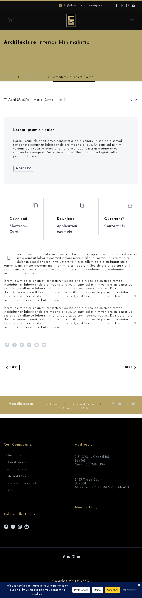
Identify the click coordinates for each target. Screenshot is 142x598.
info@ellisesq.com (72, 5)
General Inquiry (50, 404)
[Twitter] (14, 345)
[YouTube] (133, 5)
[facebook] (6, 528)
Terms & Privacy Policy (23, 483)
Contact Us (114, 226)
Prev (13, 367)
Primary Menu (132, 20)
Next (128, 367)
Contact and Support (82, 404)
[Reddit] (44, 345)
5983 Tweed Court (88, 479)
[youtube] (26, 528)
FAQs (84, 408)
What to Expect (18, 469)
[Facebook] (116, 5)
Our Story (13, 455)
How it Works (16, 462)
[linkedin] (13, 528)
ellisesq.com (95, 5)
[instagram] (20, 528)
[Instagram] (128, 5)
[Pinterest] (22, 345)
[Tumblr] (29, 345)
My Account (65, 408)
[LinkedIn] (122, 5)
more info (23, 168)
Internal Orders (17, 476)
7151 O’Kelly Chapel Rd (92, 457)
